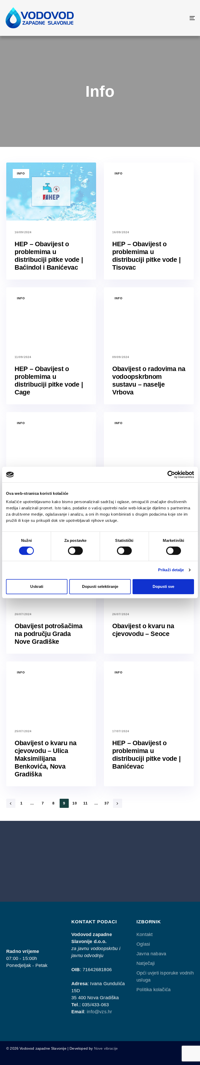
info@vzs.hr (99, 1011)
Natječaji (145, 963)
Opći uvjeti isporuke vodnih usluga (165, 976)
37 (106, 803)
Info (21, 173)
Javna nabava (151, 953)
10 (74, 803)
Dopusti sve (163, 586)
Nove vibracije (106, 1048)
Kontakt (144, 934)
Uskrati (36, 586)
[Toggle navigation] (163, 18)
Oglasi (143, 944)
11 (85, 803)
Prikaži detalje (171, 570)
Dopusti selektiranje (100, 586)
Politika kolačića (153, 989)
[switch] (75, 551)
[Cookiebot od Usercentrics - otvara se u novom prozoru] (171, 474)
